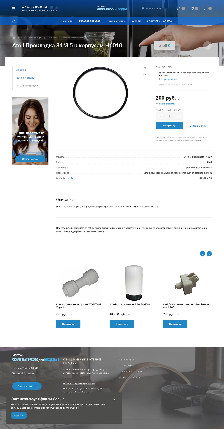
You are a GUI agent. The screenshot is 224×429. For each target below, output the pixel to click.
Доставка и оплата (131, 371)
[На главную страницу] (112, 8)
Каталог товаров (129, 377)
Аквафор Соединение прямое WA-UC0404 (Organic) (78, 306)
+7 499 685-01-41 (35, 7)
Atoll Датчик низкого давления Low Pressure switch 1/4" (186, 306)
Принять (18, 415)
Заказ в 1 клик (198, 125)
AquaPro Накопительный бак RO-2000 (130, 304)
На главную (126, 359)
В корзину (169, 125)
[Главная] (14, 38)
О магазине (126, 365)
